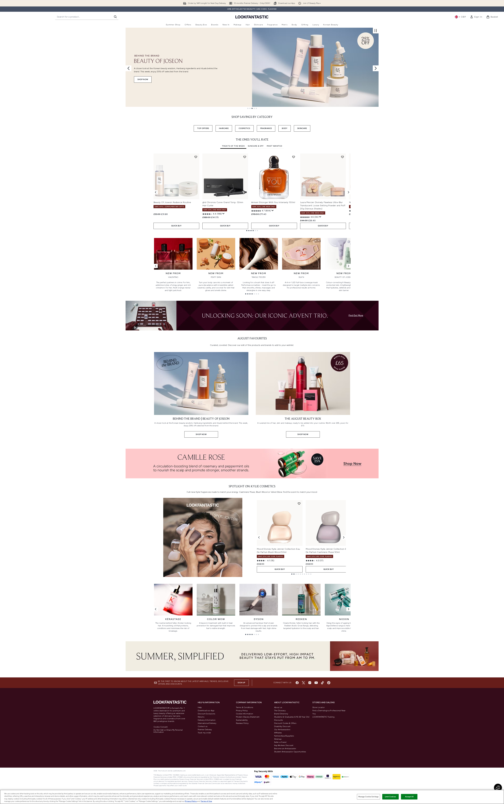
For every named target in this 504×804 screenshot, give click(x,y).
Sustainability (242, 720)
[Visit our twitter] (303, 683)
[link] (476, 17)
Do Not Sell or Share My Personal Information (168, 731)
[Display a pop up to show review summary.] (223, 214)
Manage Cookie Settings (368, 797)
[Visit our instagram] (310, 683)
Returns (201, 717)
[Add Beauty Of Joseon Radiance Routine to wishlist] (196, 157)
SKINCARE (302, 128)
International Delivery (207, 723)
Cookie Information (244, 714)
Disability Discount (282, 726)
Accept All (409, 797)
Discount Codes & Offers (285, 723)
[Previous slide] (128, 68)
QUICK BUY (176, 226)
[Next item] (348, 192)
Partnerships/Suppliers (284, 736)
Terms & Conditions (244, 707)
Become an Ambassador (285, 748)
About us (278, 707)
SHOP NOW (142, 79)
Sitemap (278, 739)
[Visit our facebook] (297, 683)
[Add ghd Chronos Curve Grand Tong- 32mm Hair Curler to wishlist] (245, 157)
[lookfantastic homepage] (251, 16)
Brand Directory (281, 714)
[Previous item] (156, 192)
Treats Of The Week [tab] (233, 146)
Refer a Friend (280, 742)
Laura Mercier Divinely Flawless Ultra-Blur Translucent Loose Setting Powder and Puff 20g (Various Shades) (322, 205)
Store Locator (318, 707)
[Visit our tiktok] (322, 683)
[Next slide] (376, 68)
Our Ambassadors (282, 729)
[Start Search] (115, 17)
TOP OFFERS (203, 128)
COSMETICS (244, 128)
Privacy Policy (242, 710)
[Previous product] (259, 537)
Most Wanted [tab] (274, 146)
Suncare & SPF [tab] (256, 146)
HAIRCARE (224, 128)
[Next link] (348, 266)
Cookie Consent (161, 727)
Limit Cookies (390, 797)
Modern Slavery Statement (248, 717)
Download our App (206, 710)
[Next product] (344, 537)
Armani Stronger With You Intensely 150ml (273, 202)
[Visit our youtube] (316, 683)
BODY (284, 128)
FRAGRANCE (266, 128)
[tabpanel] (252, 192)
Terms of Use (206, 801)
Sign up (241, 683)
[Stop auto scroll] (376, 30)
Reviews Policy (242, 723)
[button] (498, 787)
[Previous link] (156, 266)
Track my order (204, 733)
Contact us (203, 726)
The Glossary (280, 710)
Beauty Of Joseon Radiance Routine (172, 202)
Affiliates (278, 733)
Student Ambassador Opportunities (290, 752)
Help (200, 707)
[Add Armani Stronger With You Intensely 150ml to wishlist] (293, 157)
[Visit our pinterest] (329, 683)
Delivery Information (207, 720)
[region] (252, 797)
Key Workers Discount (283, 745)
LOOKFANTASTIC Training (323, 717)
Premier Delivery (205, 729)
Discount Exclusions (206, 714)
